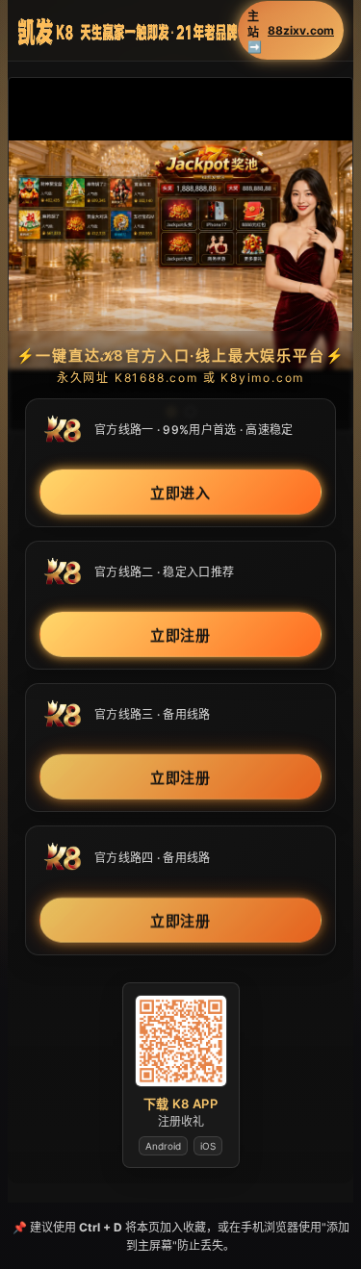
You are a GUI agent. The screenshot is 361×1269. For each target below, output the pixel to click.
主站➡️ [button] (290, 31)
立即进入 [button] (181, 492)
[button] (180, 254)
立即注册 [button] (181, 634)
